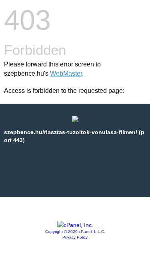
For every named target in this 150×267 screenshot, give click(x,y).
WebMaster (66, 73)
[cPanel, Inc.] (75, 225)
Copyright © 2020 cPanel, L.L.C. (75, 231)
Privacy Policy (75, 237)
